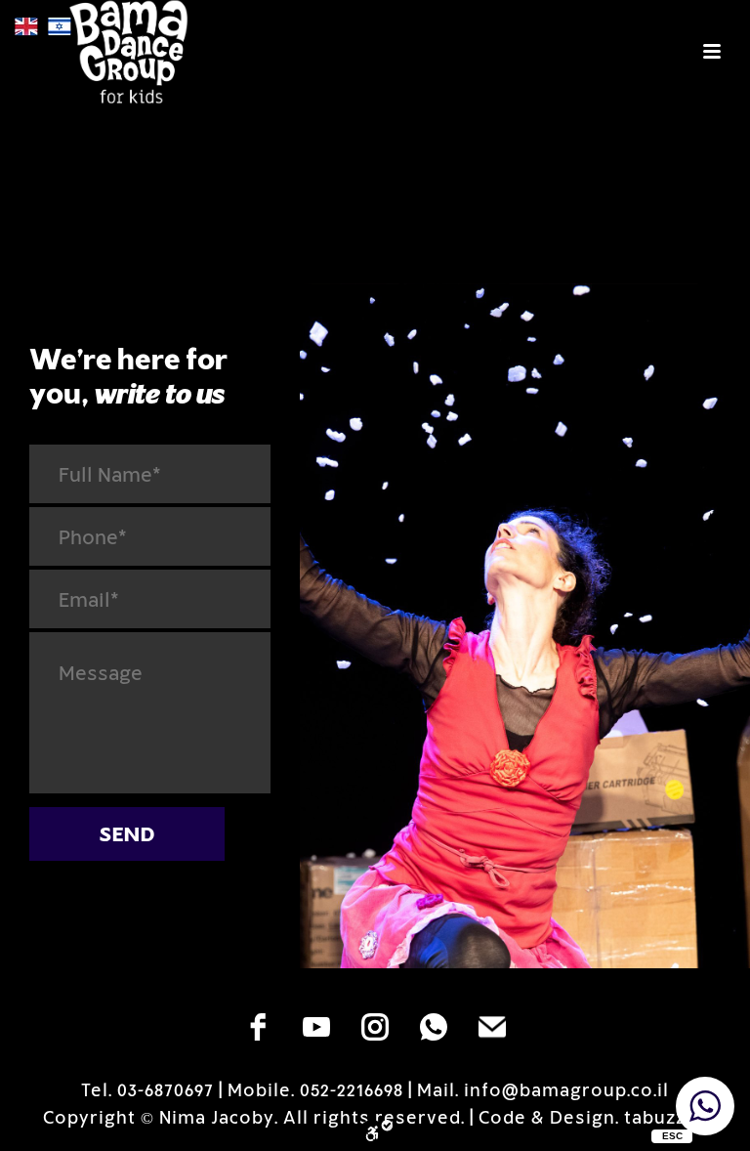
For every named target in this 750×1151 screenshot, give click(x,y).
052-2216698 (351, 1089)
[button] (705, 1106)
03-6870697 (165, 1089)
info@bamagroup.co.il (566, 1089)
